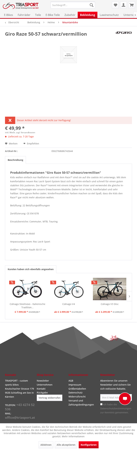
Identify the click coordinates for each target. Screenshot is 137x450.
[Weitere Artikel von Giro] (123, 37)
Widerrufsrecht (77, 396)
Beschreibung (15, 159)
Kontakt (41, 388)
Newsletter (43, 380)
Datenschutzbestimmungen (115, 408)
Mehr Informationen (73, 436)
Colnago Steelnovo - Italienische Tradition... (27, 305)
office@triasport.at (20, 417)
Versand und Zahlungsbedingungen (81, 402)
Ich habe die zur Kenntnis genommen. (115, 408)
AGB (70, 380)
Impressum (74, 384)
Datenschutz (75, 392)
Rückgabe (42, 392)
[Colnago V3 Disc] (110, 289)
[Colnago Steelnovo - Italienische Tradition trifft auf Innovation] (27, 289)
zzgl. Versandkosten (25, 132)
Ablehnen (45, 444)
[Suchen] (91, 5)
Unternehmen (44, 384)
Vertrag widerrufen (49, 397)
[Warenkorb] (131, 5)
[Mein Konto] (123, 5)
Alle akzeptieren (66, 444)
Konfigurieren (89, 444)
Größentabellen (77, 388)
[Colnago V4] (68, 289)
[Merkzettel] (115, 5)
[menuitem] (73, 5)
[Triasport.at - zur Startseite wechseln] (21, 7)
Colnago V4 (68, 304)
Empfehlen (32, 143)
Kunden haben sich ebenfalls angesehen (31, 269)
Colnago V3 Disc (110, 304)
